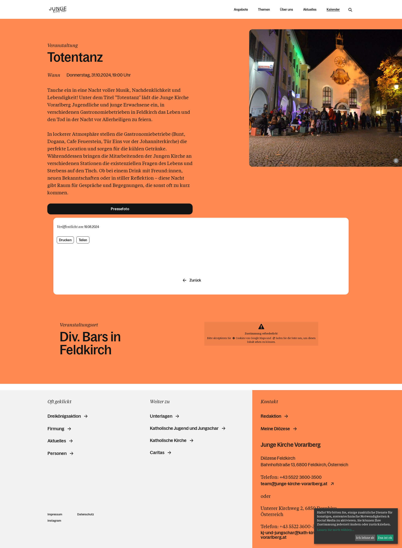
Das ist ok (385, 538)
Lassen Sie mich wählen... (335, 530)
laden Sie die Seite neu (289, 338)
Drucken (65, 240)
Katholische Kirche (168, 440)
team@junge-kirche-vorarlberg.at (294, 483)
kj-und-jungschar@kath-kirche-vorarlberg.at (291, 535)
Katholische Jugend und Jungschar (184, 428)
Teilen (83, 240)
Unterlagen (161, 416)
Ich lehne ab (365, 538)
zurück (195, 280)
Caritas (157, 452)
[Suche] (350, 9)
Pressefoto (120, 209)
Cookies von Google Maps (251, 338)
